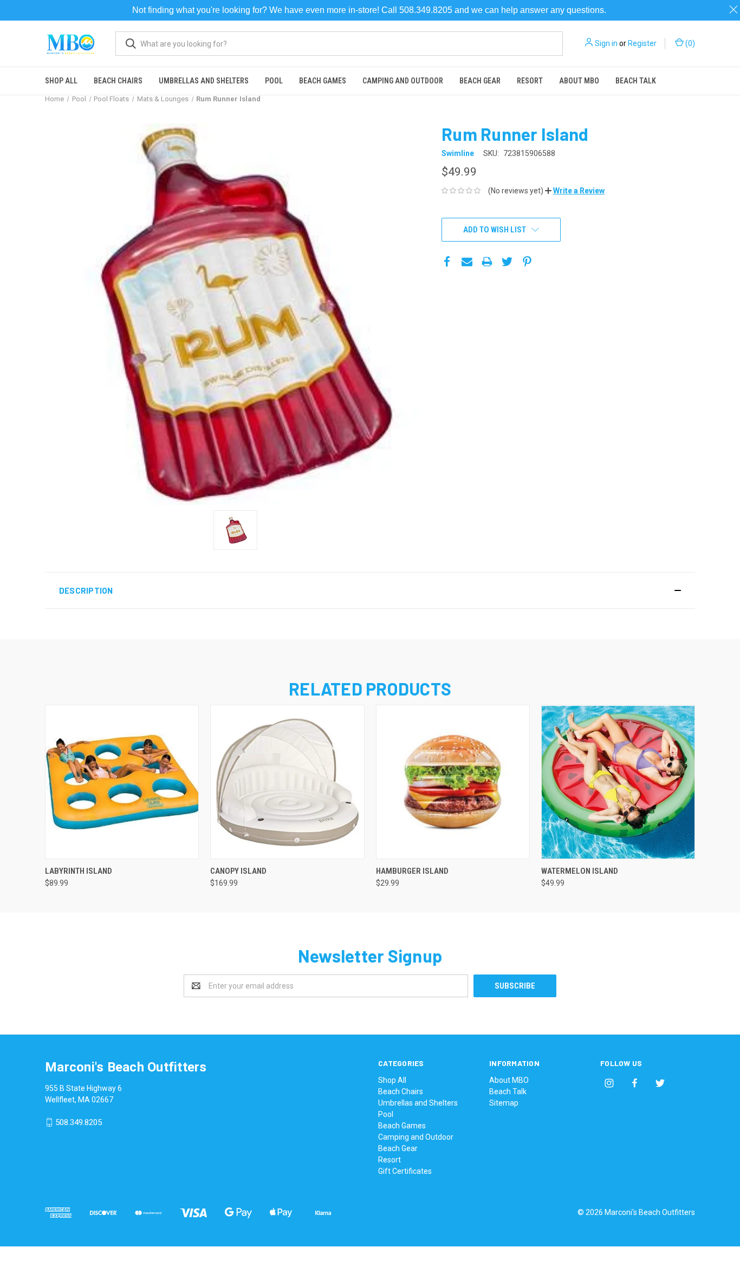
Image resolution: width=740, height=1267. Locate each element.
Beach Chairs (118, 80)
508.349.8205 (78, 1122)
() (689, 43)
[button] (575, 190)
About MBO (579, 80)
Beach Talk (635, 80)
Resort (530, 80)
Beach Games (322, 80)
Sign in (606, 43)
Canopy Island (238, 871)
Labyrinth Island (78, 871)
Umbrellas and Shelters (204, 80)
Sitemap (503, 1103)
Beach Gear (480, 80)
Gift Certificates (405, 1171)
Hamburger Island (412, 871)
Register (642, 43)
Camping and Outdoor (402, 80)
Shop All (61, 80)
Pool (274, 80)
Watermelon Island (579, 871)
